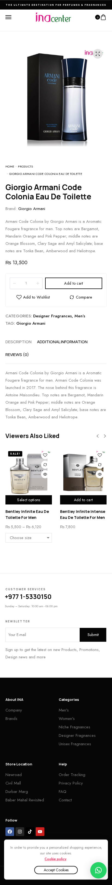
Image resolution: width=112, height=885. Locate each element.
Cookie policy (55, 858)
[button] (97, 436)
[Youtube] (40, 831)
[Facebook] (9, 831)
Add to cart (73, 283)
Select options (28, 500)
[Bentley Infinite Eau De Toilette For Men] (28, 471)
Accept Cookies (56, 870)
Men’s (79, 316)
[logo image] (53, 17)
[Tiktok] (30, 831)
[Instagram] (19, 831)
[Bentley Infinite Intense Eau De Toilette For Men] (83, 471)
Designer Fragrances (52, 316)
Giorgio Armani (31, 209)
